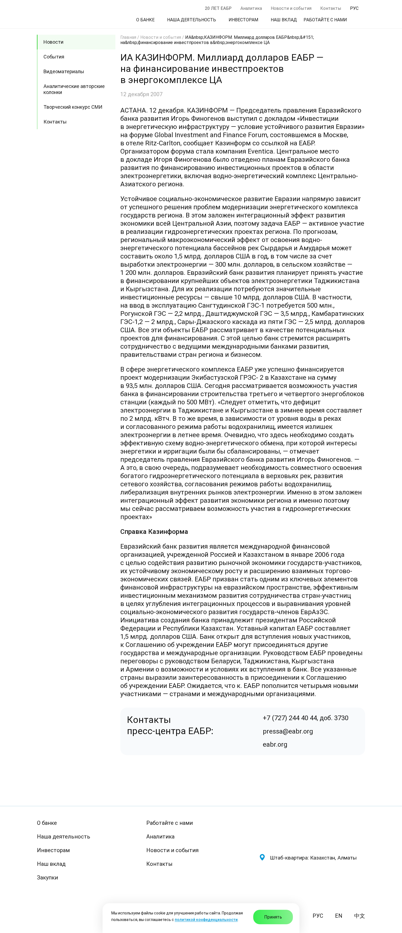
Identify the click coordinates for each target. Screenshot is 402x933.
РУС (318, 916)
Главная (128, 37)
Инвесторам (53, 850)
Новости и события (291, 8)
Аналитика (251, 8)
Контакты (330, 8)
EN (338, 916)
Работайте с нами (169, 823)
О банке (47, 823)
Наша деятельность (63, 836)
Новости (53, 42)
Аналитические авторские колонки (74, 89)
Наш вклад (51, 864)
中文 (359, 916)
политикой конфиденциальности (206, 919)
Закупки (47, 877)
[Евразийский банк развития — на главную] (312, 832)
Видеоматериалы (63, 71)
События (53, 57)
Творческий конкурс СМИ (72, 107)
